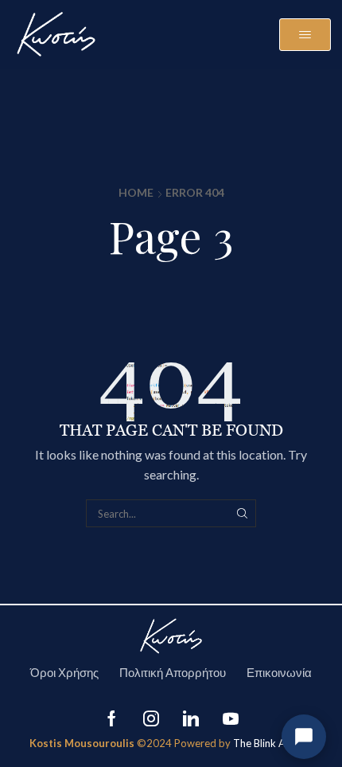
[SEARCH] (241, 512)
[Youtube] (231, 718)
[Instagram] (151, 718)
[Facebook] (111, 718)
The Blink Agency (273, 743)
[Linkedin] (191, 718)
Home (136, 192)
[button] (305, 34)
